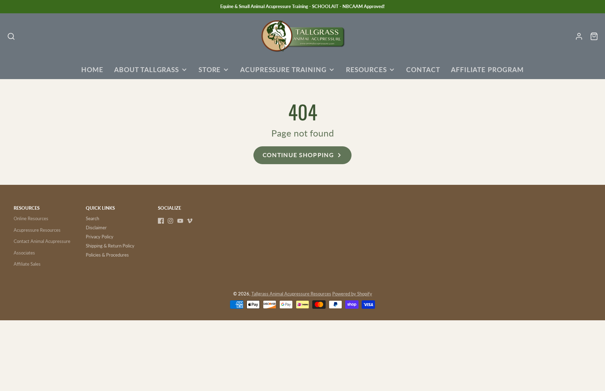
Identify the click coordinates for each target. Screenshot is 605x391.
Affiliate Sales (27, 264)
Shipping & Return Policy (110, 246)
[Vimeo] (190, 221)
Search (92, 218)
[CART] (594, 36)
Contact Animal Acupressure (42, 241)
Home (92, 70)
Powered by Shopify (352, 293)
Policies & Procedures (107, 255)
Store (210, 70)
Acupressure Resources (37, 230)
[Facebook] (161, 221)
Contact (423, 70)
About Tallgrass (146, 70)
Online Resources (31, 218)
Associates (24, 253)
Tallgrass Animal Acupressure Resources (291, 293)
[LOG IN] (579, 36)
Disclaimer (96, 227)
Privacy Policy (99, 236)
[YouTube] (180, 221)
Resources (366, 70)
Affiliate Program (487, 70)
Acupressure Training (283, 70)
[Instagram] (170, 221)
